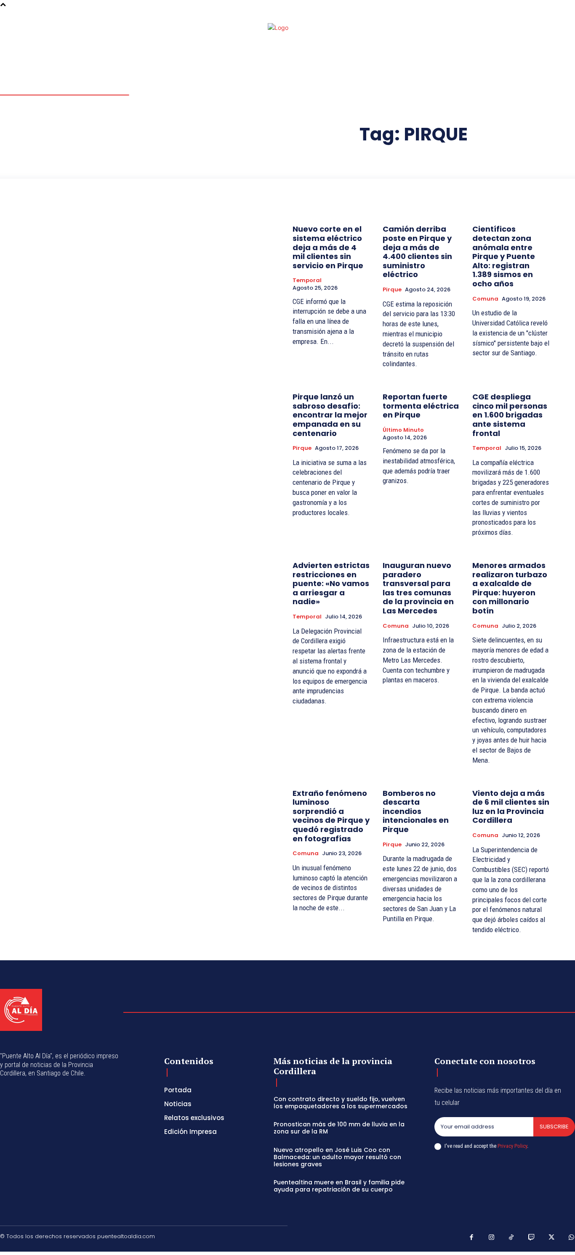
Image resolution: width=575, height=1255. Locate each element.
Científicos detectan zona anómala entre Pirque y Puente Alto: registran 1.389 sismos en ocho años (503, 256)
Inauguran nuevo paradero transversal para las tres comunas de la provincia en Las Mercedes (418, 588)
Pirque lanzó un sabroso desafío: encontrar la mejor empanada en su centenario (330, 414)
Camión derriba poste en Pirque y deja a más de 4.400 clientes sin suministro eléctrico (417, 252)
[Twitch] (532, 1238)
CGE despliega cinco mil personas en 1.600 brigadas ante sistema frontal (509, 414)
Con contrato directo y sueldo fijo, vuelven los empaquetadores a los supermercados (340, 1102)
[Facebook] (551, 30)
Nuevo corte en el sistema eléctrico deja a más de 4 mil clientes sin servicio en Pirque (328, 247)
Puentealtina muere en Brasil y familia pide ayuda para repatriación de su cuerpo (339, 1186)
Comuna (485, 299)
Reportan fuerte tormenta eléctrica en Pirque (421, 405)
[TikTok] (511, 1238)
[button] (521, 30)
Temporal (307, 280)
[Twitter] (551, 1238)
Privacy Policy (512, 1146)
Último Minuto (403, 430)
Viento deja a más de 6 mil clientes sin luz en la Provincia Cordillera (510, 807)
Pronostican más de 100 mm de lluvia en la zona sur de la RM (339, 1128)
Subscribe (554, 1127)
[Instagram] (561, 30)
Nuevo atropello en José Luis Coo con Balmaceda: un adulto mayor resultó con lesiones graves (337, 1157)
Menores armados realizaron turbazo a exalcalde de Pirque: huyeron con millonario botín (509, 588)
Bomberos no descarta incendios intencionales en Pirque (416, 811)
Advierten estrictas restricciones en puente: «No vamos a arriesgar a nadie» (331, 583)
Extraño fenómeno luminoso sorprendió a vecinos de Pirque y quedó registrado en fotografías (331, 816)
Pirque (392, 289)
